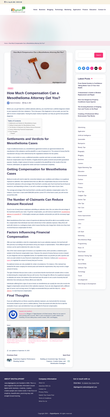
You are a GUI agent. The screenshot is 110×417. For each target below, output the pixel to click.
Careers (80, 163)
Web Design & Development (87, 284)
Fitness (80, 187)
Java (79, 223)
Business (81, 159)
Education (81, 171)
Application (81, 131)
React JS (81, 248)
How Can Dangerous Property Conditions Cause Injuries (88, 101)
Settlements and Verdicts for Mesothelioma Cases (22, 123)
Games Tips (82, 199)
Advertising (81, 127)
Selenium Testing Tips (85, 256)
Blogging (80, 155)
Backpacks (81, 143)
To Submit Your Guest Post (90, 383)
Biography (81, 151)
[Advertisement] (55, 28)
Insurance (81, 219)
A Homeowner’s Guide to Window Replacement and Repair (89, 94)
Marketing (81, 235)
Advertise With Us (44, 386)
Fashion (80, 179)
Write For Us (43, 401)
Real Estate (81, 251)
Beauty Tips (82, 147)
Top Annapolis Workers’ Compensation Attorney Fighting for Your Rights (38, 340)
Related (13, 133)
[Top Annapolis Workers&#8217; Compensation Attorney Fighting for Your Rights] (38, 332)
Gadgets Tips (82, 195)
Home (6, 43)
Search (98, 55)
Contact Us (42, 389)
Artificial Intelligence (84, 135)
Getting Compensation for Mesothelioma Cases (22, 125)
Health (80, 211)
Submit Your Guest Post (46, 395)
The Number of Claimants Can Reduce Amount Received (24, 127)
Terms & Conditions (45, 398)
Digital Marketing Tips (85, 167)
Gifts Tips (81, 203)
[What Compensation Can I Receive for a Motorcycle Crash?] (59, 332)
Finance (10, 88)
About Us (42, 383)
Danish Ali (21, 313)
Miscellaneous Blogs (84, 239)
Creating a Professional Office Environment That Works (88, 115)
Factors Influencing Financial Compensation (21, 129)
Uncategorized (82, 280)
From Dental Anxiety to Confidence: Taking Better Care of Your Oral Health (90, 86)
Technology (81, 272)
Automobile (81, 139)
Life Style (81, 231)
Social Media (82, 264)
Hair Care (81, 207)
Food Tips (81, 191)
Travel (80, 276)
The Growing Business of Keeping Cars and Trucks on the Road (89, 108)
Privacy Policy (43, 392)
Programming (82, 243)
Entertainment (82, 175)
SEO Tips (81, 259)
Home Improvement (84, 215)
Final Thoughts (13, 131)
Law (79, 227)
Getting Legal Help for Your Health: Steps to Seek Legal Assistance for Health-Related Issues (16, 340)
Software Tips (82, 268)
